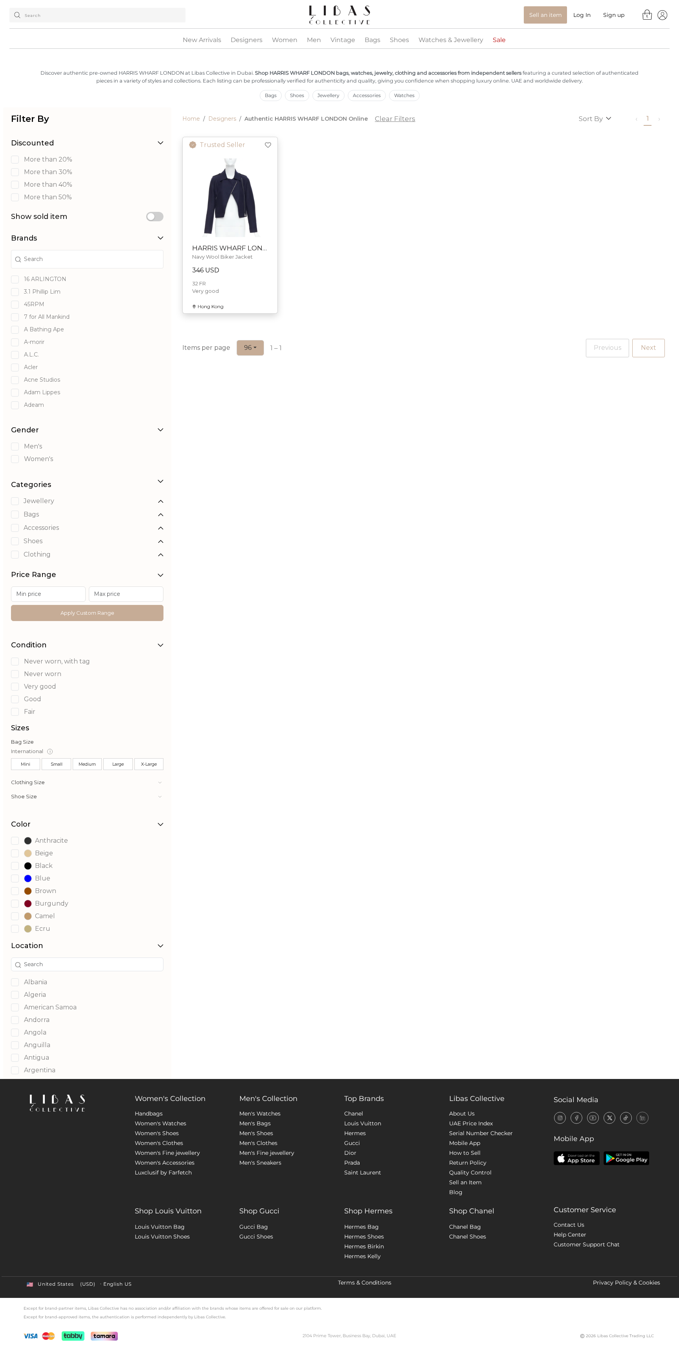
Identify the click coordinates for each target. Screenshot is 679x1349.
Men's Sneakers (260, 1162)
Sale (499, 40)
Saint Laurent (362, 1172)
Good (32, 699)
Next (648, 347)
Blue (42, 878)
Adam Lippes (42, 392)
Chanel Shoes (467, 1236)
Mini (25, 764)
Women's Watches (160, 1123)
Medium (87, 764)
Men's (33, 446)
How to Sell (465, 1152)
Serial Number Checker (481, 1133)
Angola (35, 1032)
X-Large (149, 764)
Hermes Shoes (364, 1236)
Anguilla (37, 1045)
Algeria (35, 995)
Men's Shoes (256, 1133)
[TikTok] (626, 1118)
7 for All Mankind (47, 316)
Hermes (355, 1133)
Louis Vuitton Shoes (162, 1236)
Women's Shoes (157, 1133)
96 (247, 347)
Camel (45, 916)
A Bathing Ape (44, 329)
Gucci (352, 1143)
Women (284, 40)
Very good (40, 687)
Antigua (36, 1058)
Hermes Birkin (364, 1246)
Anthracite (51, 840)
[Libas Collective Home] (76, 1103)
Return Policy (467, 1162)
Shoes (399, 40)
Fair (29, 712)
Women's (38, 459)
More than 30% (48, 172)
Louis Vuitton (362, 1123)
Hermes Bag (361, 1226)
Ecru (42, 928)
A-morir (34, 342)
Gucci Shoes (256, 1236)
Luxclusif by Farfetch (163, 1172)
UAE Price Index (471, 1123)
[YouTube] (593, 1118)
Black (44, 865)
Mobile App (464, 1143)
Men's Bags (255, 1123)
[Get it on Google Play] (626, 1158)
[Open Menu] (662, 14)
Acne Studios (42, 379)
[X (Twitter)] (609, 1118)
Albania (35, 982)
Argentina (39, 1070)
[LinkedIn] (642, 1118)
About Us (462, 1113)
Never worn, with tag (57, 661)
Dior (350, 1152)
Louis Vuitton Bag (160, 1226)
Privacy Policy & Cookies (626, 1282)
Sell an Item (465, 1182)
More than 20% (48, 159)
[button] (87, 783)
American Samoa (50, 1007)
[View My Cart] (647, 14)
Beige (44, 853)
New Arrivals (202, 40)
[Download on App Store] (576, 1158)
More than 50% (48, 197)
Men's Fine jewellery (266, 1152)
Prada (352, 1162)
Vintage (342, 40)
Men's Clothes (258, 1143)
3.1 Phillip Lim (42, 291)
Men (314, 40)
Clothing (37, 554)
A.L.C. (31, 354)
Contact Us (569, 1224)
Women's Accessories (165, 1162)
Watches (404, 95)
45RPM (34, 304)
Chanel (353, 1113)
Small (56, 764)
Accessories (367, 95)
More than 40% (48, 185)
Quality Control (470, 1172)
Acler (31, 367)
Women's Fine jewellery (167, 1152)
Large (118, 764)
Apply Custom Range (87, 613)
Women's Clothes (159, 1143)
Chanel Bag (465, 1226)
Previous (607, 347)
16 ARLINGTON (45, 279)
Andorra (37, 1020)
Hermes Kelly (362, 1256)
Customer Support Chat (587, 1244)
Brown (45, 891)
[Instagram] (560, 1118)
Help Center (570, 1234)
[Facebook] (576, 1118)
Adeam (34, 404)
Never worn (42, 674)
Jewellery (328, 95)
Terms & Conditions (364, 1282)
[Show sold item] (154, 216)
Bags (372, 40)
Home (191, 118)
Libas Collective (477, 1098)
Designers (246, 40)
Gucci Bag (253, 1226)
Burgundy (51, 903)
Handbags (149, 1113)
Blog (455, 1192)
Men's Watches (260, 1113)
